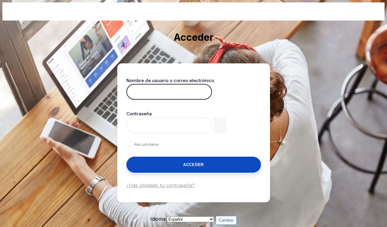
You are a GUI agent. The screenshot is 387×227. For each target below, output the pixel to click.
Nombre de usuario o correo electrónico (170, 80)
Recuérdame (147, 144)
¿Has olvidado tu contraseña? (160, 185)
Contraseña (139, 114)
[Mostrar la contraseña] (219, 125)
